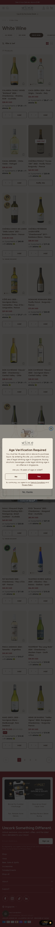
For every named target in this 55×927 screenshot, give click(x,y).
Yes (38, 476)
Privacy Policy (27, 485)
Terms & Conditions (38, 482)
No (16, 476)
